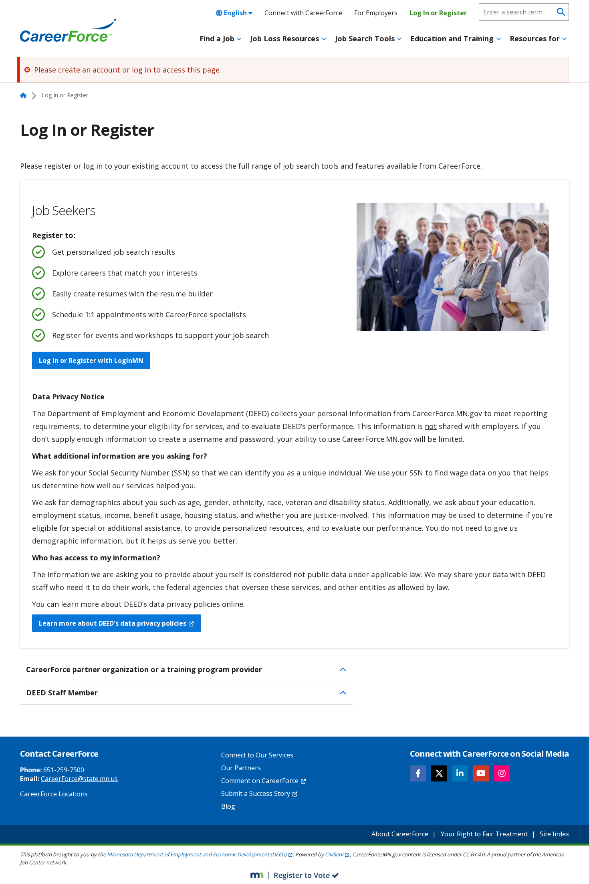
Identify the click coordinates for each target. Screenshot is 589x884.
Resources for (535, 38)
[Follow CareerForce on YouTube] (481, 773)
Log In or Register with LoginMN (91, 360)
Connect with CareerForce (303, 12)
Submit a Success (255, 793)
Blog (228, 806)
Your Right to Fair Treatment (484, 834)
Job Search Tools (365, 38)
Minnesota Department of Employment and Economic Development (196, 854)
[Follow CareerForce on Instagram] (502, 773)
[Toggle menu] (239, 38)
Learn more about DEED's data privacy (112, 623)
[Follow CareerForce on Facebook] (418, 773)
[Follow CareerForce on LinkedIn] (460, 773)
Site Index (554, 834)
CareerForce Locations (54, 793)
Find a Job (217, 38)
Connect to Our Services (257, 755)
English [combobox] (235, 12)
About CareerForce (399, 834)
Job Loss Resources (284, 38)
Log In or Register (438, 12)
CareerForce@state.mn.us (79, 778)
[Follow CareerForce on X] (439, 773)
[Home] (68, 30)
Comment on (260, 780)
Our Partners (241, 767)
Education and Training (452, 38)
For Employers (375, 12)
